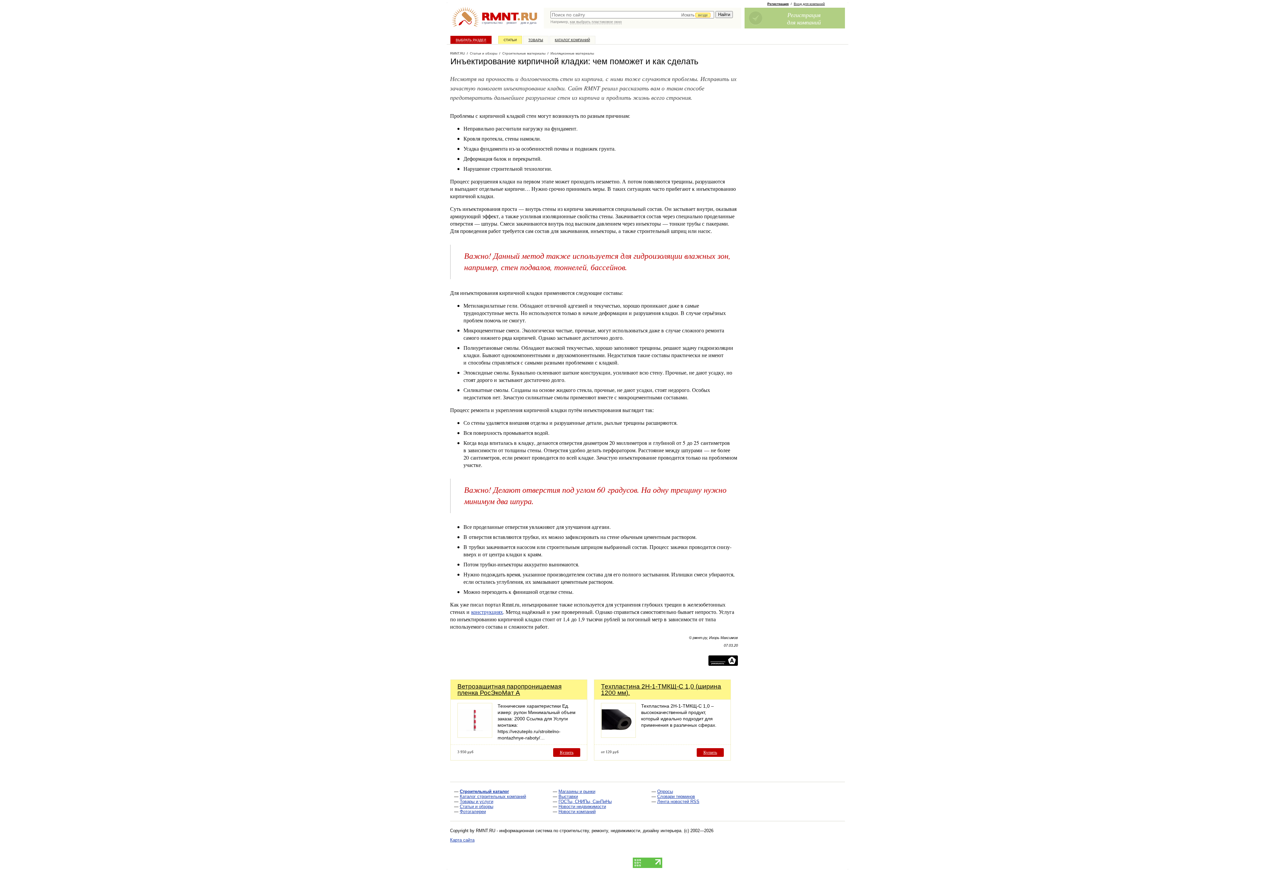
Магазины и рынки (577, 791)
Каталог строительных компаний (493, 796)
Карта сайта (462, 840)
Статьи (510, 40)
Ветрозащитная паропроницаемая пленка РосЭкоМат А (509, 689)
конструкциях (487, 611)
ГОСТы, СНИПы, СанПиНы (585, 801)
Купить (567, 752)
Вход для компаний (809, 4)
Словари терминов (676, 796)
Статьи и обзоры (476, 806)
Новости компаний (577, 811)
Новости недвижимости (582, 806)
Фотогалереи (473, 811)
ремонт (512, 22)
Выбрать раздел (471, 40)
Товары (535, 40)
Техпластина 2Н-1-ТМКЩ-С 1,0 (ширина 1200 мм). (661, 689)
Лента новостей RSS (678, 801)
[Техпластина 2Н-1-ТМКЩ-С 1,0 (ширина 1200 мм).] (618, 735)
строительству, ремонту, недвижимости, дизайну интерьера (620, 830)
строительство (492, 22)
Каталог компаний (572, 40)
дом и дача (528, 22)
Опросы (665, 791)
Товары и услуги (476, 801)
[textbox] (632, 14)
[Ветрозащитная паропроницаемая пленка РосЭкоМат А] (475, 735)
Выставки (568, 796)
